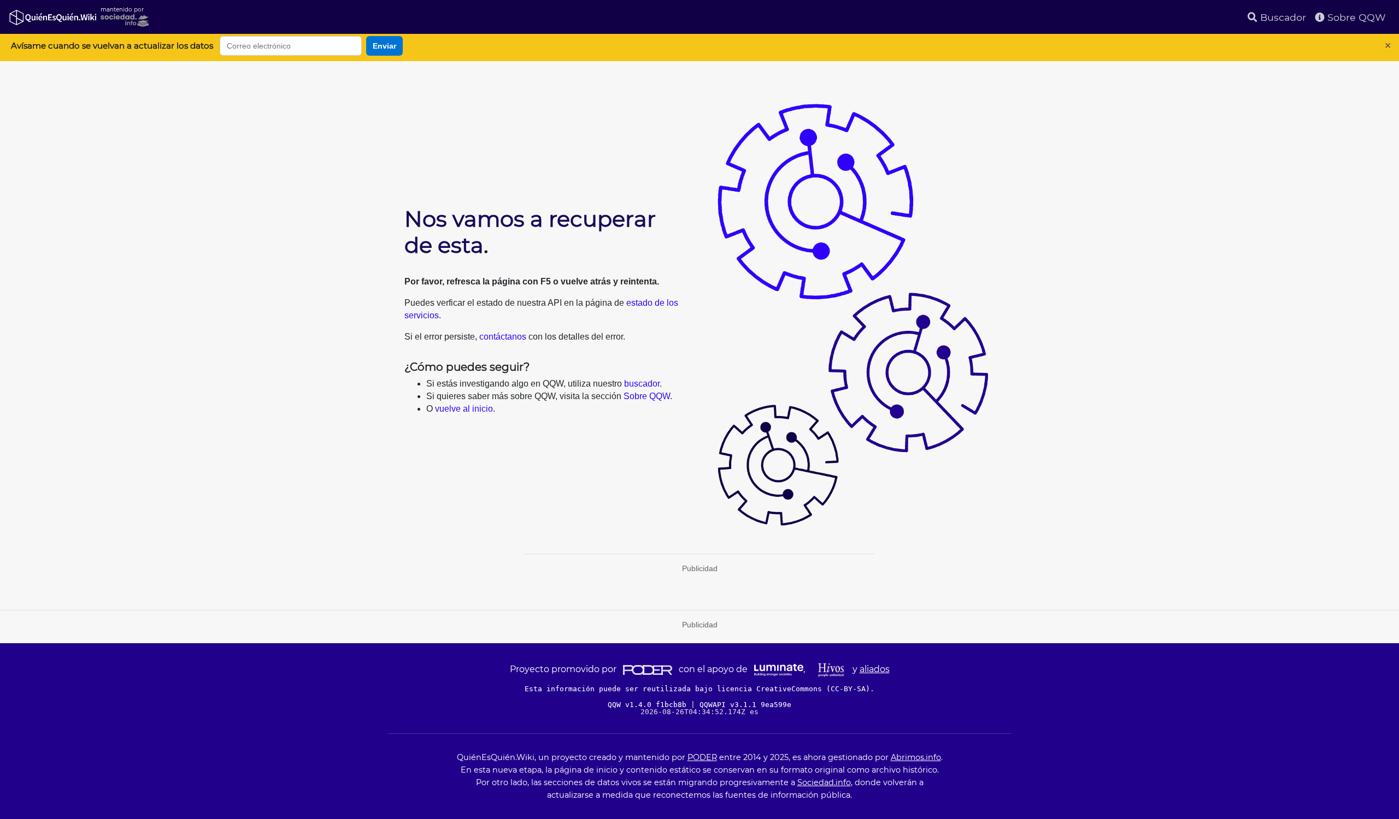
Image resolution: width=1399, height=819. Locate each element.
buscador (642, 383)
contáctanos (502, 336)
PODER (702, 757)
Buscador (1281, 17)
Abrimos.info (916, 757)
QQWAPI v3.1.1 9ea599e (745, 705)
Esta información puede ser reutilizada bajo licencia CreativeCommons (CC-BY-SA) (697, 689)
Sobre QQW (1355, 17)
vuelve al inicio (464, 408)
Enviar (384, 45)
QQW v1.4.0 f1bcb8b (649, 705)
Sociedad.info (824, 782)
